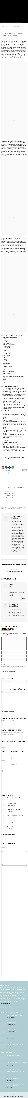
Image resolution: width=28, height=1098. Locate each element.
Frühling (14, 507)
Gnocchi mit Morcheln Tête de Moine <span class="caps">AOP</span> (17, 1077)
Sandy (11, 585)
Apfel (9, 507)
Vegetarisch (4, 26)
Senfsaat (13, 508)
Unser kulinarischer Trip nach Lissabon (15, 821)
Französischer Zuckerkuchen (13, 1055)
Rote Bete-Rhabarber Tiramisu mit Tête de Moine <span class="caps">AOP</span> (16, 1070)
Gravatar (7, 663)
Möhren (8, 508)
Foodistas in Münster (11, 803)
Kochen (16, 25)
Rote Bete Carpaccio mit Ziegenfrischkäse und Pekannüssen (16, 1063)
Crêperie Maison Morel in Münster (14, 797)
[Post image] (4, 799)
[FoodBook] (14, 758)
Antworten (23, 598)
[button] (3, 467)
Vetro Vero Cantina (11, 826)
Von (15, 26)
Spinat (18, 508)
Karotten (20, 507)
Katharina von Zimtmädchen (13, 605)
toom (15, 48)
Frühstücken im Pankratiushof (13, 809)
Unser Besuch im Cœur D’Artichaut (15, 815)
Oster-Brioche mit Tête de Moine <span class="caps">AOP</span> (15, 1085)
